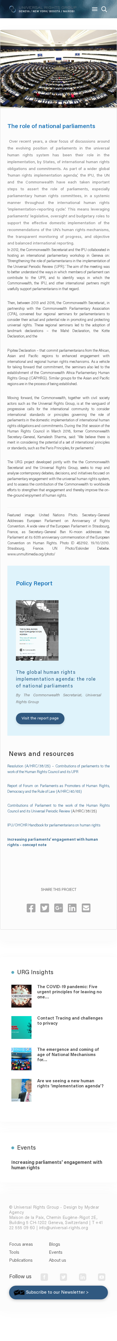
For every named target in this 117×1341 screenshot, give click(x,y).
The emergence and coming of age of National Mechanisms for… (68, 1055)
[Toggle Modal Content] (104, 9)
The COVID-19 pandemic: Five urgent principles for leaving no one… (69, 992)
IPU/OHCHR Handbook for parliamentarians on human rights (53, 825)
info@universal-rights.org (63, 1228)
